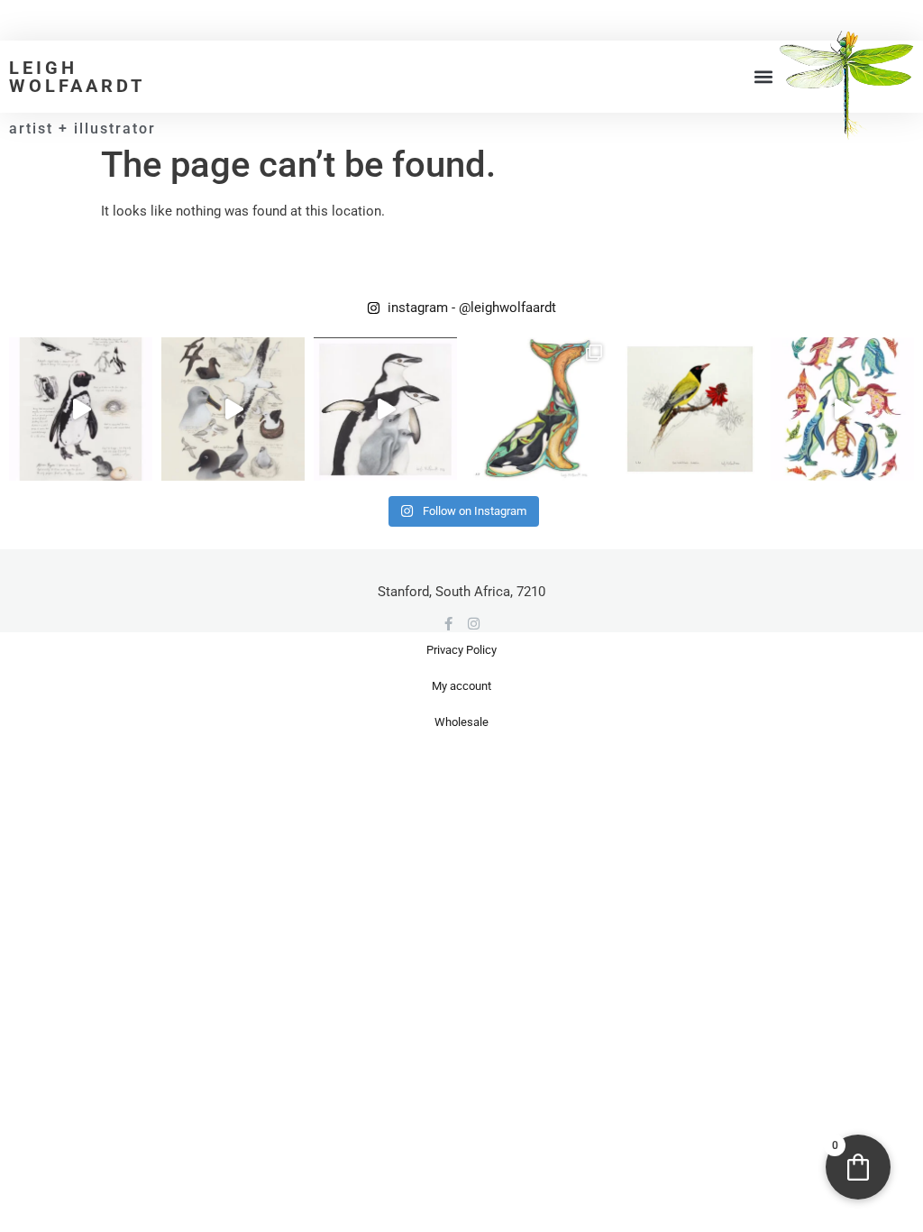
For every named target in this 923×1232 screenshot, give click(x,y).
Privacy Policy (461, 650)
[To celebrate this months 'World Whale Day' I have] (537, 409)
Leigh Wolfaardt (77, 77)
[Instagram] (473, 623)
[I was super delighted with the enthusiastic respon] (233, 409)
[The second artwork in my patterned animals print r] (842, 409)
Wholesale (461, 722)
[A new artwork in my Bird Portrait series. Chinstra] (385, 409)
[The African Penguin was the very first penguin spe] (80, 409)
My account (461, 686)
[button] (763, 77)
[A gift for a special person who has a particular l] (690, 409)
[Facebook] (448, 623)
